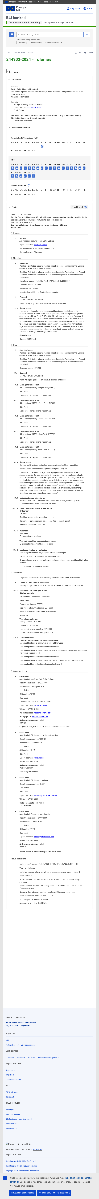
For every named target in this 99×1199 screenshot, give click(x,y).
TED (8, 53)
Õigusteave (10, 1070)
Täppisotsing (22, 43)
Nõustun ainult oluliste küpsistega (54, 1193)
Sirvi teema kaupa (52, 43)
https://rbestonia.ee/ (42, 713)
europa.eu (37, 1149)
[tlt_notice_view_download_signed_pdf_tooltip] (42, 146)
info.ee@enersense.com (44, 837)
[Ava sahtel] (9, 71)
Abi (7, 1040)
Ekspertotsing (36, 43)
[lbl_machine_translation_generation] (29, 185)
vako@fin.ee (39, 758)
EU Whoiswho (12, 1124)
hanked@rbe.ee (34, 107)
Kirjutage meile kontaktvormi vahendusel (22, 1171)
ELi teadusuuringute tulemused (19, 1119)
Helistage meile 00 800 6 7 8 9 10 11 (21, 1161)
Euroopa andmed (13, 1114)
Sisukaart (10, 1097)
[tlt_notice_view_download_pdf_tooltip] (12, 168)
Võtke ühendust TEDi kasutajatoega (20, 1045)
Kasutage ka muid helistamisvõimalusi (21, 1166)
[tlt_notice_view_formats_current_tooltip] (85, 207)
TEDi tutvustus (12, 1092)
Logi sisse (75, 8)
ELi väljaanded (12, 1128)
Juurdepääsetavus (13, 1080)
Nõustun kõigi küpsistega (22, 1193)
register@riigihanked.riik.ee (45, 795)
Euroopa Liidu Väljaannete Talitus (21, 1022)
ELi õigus (10, 1109)
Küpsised (10, 1075)
